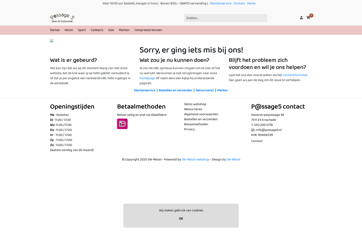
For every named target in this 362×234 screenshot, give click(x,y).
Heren (69, 30)
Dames (55, 30)
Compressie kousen (148, 30)
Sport (82, 30)
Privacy (189, 129)
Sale (111, 30)
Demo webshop (195, 104)
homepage (147, 78)
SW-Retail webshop (195, 159)
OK (181, 218)
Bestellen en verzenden (175, 90)
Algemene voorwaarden (201, 114)
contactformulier (295, 75)
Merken (124, 30)
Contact (239, 3)
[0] (308, 18)
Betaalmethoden (196, 124)
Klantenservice (220, 3)
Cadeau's (97, 30)
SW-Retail (233, 159)
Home (251, 3)
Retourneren (205, 90)
